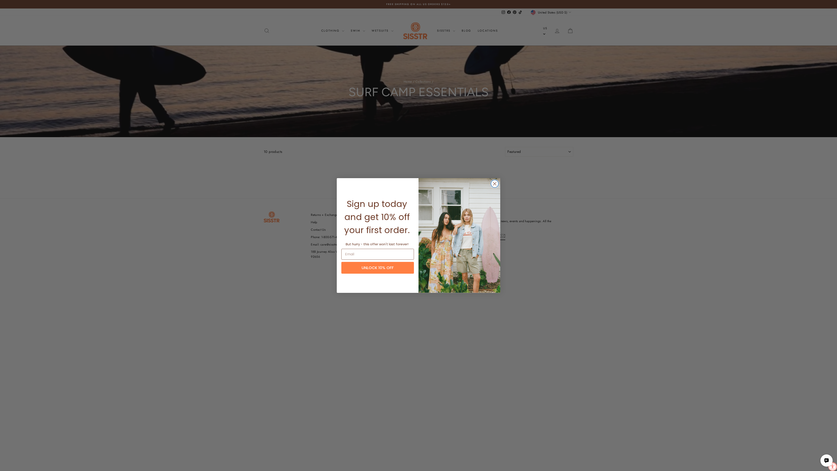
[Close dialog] (494, 184)
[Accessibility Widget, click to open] (832, 466)
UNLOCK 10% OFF (378, 267)
